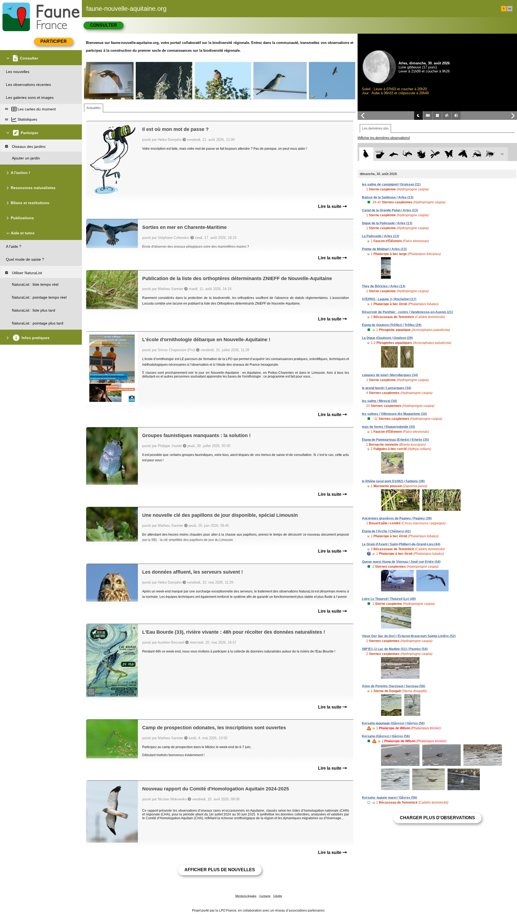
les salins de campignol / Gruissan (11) (391, 184)
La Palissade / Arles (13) (380, 236)
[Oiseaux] (366, 154)
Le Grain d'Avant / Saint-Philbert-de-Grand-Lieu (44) (401, 544)
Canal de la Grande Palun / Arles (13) (390, 210)
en (509, 8)
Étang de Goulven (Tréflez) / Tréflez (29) (391, 325)
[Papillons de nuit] (463, 154)
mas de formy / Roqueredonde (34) (388, 427)
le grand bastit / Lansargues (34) (386, 388)
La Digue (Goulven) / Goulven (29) (387, 338)
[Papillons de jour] (449, 154)
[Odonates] (435, 154)
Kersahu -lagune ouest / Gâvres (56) (389, 798)
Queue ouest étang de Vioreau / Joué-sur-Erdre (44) (401, 562)
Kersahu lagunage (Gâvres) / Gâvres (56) (393, 723)
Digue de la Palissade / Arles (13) (387, 223)
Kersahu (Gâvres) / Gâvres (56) (386, 736)
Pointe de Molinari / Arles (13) (384, 249)
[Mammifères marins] (394, 154)
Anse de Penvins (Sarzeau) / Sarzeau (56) (393, 686)
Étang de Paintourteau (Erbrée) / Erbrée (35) (395, 440)
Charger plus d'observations (437, 817)
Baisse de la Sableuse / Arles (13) (387, 197)
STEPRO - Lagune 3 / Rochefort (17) (389, 299)
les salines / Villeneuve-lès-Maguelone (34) (394, 414)
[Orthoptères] (476, 154)
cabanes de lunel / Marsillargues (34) (390, 375)
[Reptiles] (407, 154)
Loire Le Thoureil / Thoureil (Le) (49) (389, 599)
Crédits (277, 895)
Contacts (264, 895)
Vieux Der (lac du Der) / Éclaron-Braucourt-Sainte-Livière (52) (409, 636)
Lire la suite (330, 206)
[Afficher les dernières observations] (384, 138)
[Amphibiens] (421, 154)
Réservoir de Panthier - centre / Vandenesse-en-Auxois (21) (407, 312)
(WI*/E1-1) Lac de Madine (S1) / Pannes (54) (395, 649)
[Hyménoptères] (490, 154)
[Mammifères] (380, 154)
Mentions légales (245, 895)
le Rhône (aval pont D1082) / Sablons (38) (393, 481)
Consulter (103, 25)
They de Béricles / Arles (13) (383, 286)
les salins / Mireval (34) (379, 401)
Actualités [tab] (93, 108)
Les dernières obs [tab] (375, 128)
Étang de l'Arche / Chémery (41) (386, 531)
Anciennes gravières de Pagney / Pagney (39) (397, 518)
